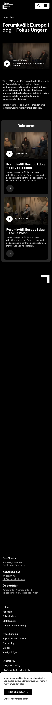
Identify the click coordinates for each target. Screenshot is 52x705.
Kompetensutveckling (14, 626)
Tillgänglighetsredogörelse (17, 670)
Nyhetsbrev (9, 661)
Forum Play (8, 17)
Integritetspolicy (11, 666)
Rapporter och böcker (14, 639)
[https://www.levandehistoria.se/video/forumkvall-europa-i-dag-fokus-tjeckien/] (10, 188)
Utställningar (9, 621)
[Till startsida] (8, 5)
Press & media (10, 634)
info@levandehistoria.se (14, 579)
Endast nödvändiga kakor (16, 699)
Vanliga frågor (10, 653)
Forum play (8, 643)
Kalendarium (9, 616)
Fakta (6, 607)
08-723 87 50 (9, 576)
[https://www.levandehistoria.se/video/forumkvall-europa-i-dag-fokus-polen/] (10, 253)
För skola (7, 612)
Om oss (6, 648)
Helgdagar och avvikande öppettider (20, 593)
